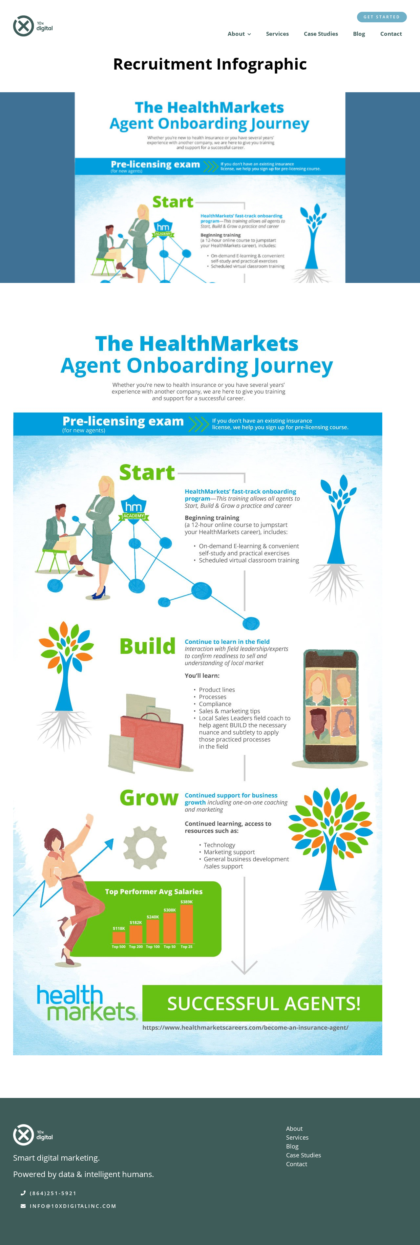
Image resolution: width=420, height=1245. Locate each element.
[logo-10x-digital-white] (32, 1129)
